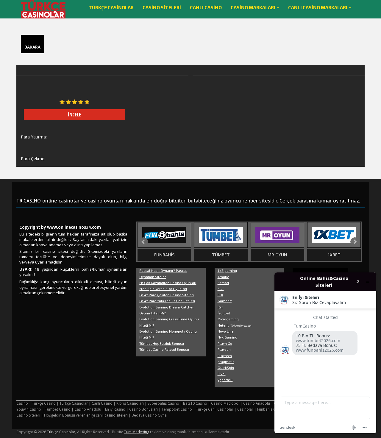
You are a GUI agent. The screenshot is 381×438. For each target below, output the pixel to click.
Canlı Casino (206, 7)
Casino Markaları (253, 7)
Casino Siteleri (162, 7)
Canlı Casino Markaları (318, 7)
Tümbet (221, 255)
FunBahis (164, 255)
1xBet (334, 255)
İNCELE (74, 114)
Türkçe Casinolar (111, 7)
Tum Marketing (136, 431)
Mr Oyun (277, 255)
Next (354, 241)
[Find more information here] (325, 353)
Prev (143, 241)
